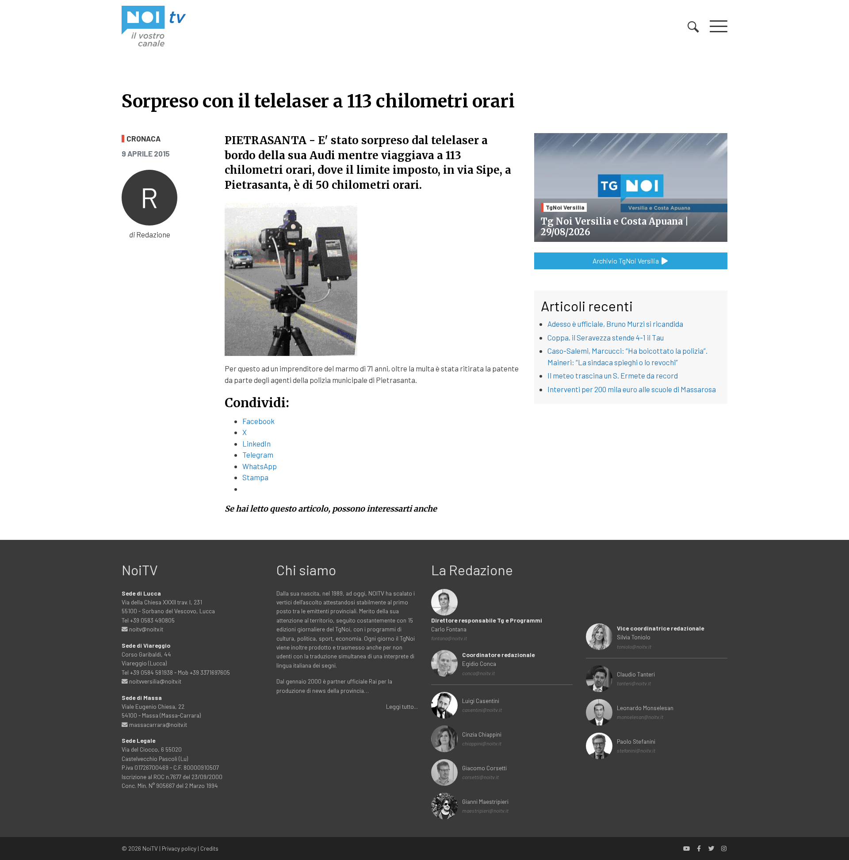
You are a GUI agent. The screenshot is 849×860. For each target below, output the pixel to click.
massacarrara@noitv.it (157, 724)
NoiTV (150, 848)
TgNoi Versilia (565, 207)
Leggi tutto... (402, 706)
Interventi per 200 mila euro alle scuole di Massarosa (631, 389)
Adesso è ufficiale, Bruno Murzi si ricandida (615, 323)
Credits (209, 848)
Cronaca (143, 138)
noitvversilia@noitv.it (154, 681)
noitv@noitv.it (145, 629)
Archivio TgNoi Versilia (626, 260)
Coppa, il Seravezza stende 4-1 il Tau (605, 337)
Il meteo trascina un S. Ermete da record (612, 375)
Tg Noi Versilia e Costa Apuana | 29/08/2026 (614, 226)
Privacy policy (179, 848)
